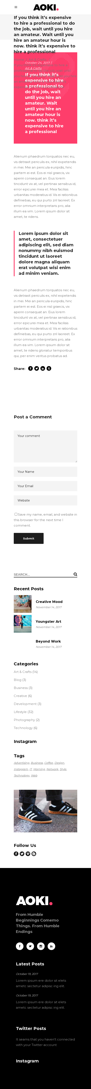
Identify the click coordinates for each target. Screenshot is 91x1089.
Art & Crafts (37, 60)
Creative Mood (49, 602)
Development (25, 704)
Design (59, 762)
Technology (23, 728)
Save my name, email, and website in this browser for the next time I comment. (45, 519)
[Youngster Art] (23, 624)
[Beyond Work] (23, 643)
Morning (39, 769)
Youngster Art (48, 622)
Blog (17, 680)
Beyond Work (48, 641)
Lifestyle (20, 712)
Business (21, 688)
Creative (20, 696)
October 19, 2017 (27, 974)
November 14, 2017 (49, 607)
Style (63, 769)
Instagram (21, 769)
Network (52, 769)
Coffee (48, 762)
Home (19, 60)
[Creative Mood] (23, 604)
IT (30, 769)
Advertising (21, 762)
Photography (24, 720)
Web (34, 775)
